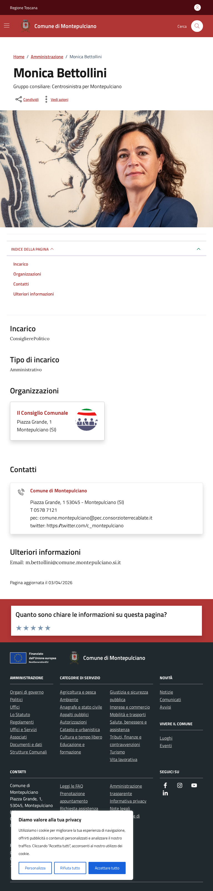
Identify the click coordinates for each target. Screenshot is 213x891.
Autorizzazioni (73, 722)
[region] (72, 845)
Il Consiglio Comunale (42, 412)
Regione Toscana (23, 8)
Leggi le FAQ (71, 786)
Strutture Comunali (28, 752)
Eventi (166, 745)
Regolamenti (22, 722)
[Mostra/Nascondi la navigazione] (6, 25)
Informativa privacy (128, 801)
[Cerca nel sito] (197, 26)
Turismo (117, 752)
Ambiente (69, 699)
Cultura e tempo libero (81, 737)
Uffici (15, 707)
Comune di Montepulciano (58, 490)
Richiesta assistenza (79, 808)
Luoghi (166, 738)
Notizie (166, 692)
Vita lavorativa (123, 759)
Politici (16, 699)
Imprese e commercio (130, 707)
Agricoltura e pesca (78, 692)
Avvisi (165, 707)
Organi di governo (27, 692)
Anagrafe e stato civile (81, 707)
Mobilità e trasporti (128, 714)
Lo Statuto (20, 714)
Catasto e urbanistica (80, 729)
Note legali (120, 808)
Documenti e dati (26, 744)
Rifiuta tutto (70, 868)
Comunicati (170, 699)
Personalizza (35, 868)
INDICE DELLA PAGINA (30, 249)
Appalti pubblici (74, 714)
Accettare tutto (107, 868)
